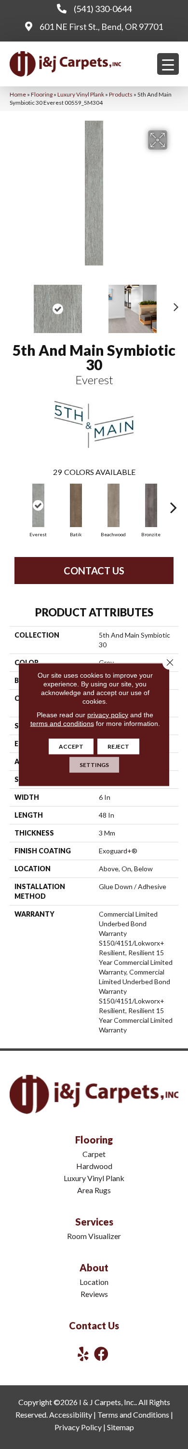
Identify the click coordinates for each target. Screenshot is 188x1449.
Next (173, 304)
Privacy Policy (78, 1427)
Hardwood (94, 1165)
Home (18, 94)
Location (94, 1281)
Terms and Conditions (133, 1414)
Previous (14, 304)
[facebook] (101, 1353)
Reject (118, 746)
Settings (94, 764)
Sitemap (120, 1427)
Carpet (94, 1153)
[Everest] (38, 505)
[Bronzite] (151, 505)
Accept (71, 746)
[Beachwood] (113, 505)
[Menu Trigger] (168, 64)
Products (121, 94)
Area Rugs (94, 1190)
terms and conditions (62, 723)
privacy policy (107, 715)
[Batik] (75, 505)
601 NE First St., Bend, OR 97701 (101, 26)
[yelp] (83, 1353)
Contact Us (94, 570)
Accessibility (70, 1414)
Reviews (94, 1293)
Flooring (42, 94)
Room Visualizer (94, 1235)
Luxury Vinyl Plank (80, 94)
